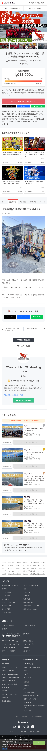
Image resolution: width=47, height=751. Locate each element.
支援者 (23, 202)
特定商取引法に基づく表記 (13, 395)
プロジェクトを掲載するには (11, 8)
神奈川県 (25, 64)
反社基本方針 (27, 702)
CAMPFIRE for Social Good (10, 674)
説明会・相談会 (28, 641)
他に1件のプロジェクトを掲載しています (25, 381)
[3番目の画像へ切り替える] (23, 46)
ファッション (6, 599)
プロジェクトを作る (8, 625)
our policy (4, 749)
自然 (24, 571)
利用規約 (26, 685)
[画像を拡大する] (21, 436)
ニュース (26, 671)
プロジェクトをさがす (14, 562)
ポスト (10, 106)
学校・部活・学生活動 (29, 568)
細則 (25, 689)
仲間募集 (33, 202)
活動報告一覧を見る (23, 340)
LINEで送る (39, 106)
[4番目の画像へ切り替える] (32, 46)
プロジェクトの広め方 (8, 651)
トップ (4, 562)
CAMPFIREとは (28, 664)
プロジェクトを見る (23, 346)
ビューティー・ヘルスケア (31, 605)
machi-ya (5, 697)
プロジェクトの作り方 (8, 647)
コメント (42, 202)
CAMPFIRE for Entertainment (10, 677)
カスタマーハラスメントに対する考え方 (34, 706)
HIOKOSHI (5, 691)
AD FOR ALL (6, 687)
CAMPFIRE (5, 664)
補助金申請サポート (8, 701)
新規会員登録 (40, 3)
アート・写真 (6, 609)
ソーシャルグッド (7, 612)
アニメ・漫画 (6, 595)
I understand (39, 743)
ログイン (31, 3)
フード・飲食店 (6, 592)
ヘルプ (25, 674)
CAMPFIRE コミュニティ (9, 667)
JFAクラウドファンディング (10, 694)
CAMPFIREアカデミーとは (10, 641)
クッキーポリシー (29, 711)
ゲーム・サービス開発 (8, 602)
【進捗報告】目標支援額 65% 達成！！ (21, 209)
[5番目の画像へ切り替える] (42, 46)
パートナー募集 (34, 731)
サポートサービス (29, 644)
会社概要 (12, 731)
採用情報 (23, 731)
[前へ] (2, 26)
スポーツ (38, 61)
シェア (25, 106)
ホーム (4, 202)
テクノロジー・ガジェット (10, 585)
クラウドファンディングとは (10, 644)
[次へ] (44, 26)
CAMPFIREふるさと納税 (9, 684)
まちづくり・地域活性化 (31, 585)
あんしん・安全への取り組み (32, 667)
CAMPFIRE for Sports (8, 681)
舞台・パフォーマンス (30, 609)
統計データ (27, 651)
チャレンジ (27, 592)
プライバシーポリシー (30, 692)
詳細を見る (6, 442)
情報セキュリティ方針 (30, 699)
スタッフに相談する (29, 625)
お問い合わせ (27, 677)
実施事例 (26, 647)
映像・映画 (27, 599)
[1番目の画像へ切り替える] (4, 46)
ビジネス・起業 (6, 605)
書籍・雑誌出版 (28, 602)
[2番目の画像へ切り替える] (14, 46)
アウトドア (26, 565)
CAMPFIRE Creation (8, 671)
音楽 (25, 589)
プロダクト (5, 589)
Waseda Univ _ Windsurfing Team (20, 61)
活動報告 (12, 202)
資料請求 (4, 629)
